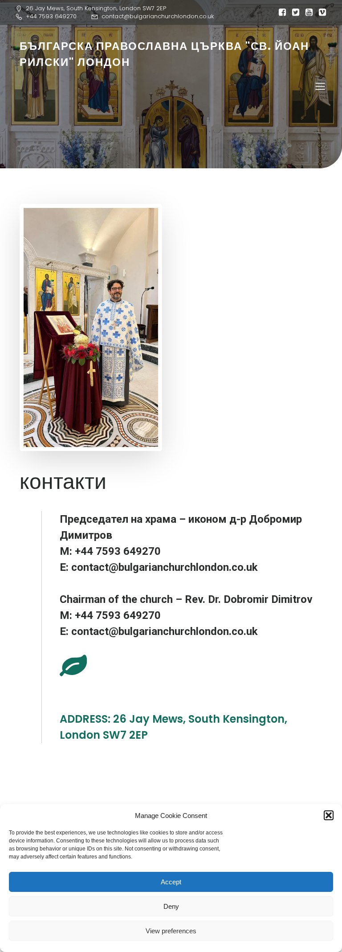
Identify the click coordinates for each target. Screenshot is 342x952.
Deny (171, 906)
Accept (171, 882)
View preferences (171, 931)
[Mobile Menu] (320, 86)
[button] (328, 815)
